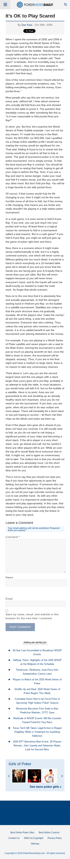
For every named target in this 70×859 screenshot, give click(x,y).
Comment (13, 536)
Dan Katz (26, 24)
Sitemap (35, 843)
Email (9, 598)
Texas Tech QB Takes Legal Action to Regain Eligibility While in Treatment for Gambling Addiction (37, 732)
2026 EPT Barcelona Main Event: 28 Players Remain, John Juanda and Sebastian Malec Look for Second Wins (37, 745)
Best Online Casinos (49, 832)
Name (9, 577)
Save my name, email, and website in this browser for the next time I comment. (32, 616)
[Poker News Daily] (35, 7)
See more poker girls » (45, 786)
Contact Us (14, 838)
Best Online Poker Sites (22, 832)
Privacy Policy (55, 838)
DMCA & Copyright (33, 838)
